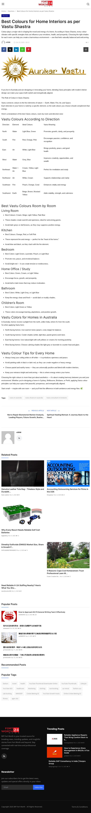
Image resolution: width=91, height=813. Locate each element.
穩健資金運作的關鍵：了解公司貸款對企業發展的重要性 (24, 655)
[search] (88, 4)
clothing (42, 688)
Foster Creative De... (53, 576)
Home (3, 11)
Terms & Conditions (80, 807)
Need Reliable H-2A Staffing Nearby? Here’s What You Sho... (21, 586)
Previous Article (37, 411)
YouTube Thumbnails (68, 683)
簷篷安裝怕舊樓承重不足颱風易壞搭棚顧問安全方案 (38, 633)
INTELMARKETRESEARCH (8, 550)
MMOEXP (19, 693)
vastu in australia (16, 398)
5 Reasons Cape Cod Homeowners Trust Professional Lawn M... (65, 572)
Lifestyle (83, 683)
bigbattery (4, 535)
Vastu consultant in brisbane (57, 398)
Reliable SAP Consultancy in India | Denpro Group (67, 762)
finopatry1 (50, 495)
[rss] (4, 756)
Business (11, 11)
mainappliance (68, 743)
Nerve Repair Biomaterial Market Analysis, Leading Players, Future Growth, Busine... (25, 416)
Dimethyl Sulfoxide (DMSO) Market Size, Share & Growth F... (22, 545)
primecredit (7, 650)
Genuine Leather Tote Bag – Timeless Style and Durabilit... (22, 490)
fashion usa (77, 688)
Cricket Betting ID (33, 693)
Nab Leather (5, 495)
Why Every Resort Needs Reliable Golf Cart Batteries (20, 531)
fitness (5, 698)
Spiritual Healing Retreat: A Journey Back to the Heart (67, 416)
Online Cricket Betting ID (72, 693)
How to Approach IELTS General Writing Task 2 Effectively (42, 612)
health (22, 683)
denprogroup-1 (53, 766)
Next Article (52, 411)
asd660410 (22, 636)
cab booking (7, 693)
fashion (5, 683)
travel (14, 683)
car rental (65, 688)
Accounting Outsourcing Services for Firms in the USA (67, 490)
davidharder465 (6, 591)
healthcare (20, 688)
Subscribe (39, 787)
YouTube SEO (7, 688)
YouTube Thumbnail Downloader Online (43, 683)
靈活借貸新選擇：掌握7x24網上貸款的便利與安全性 (22, 647)
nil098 (18, 432)
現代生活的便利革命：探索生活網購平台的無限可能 (22, 626)
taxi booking (53, 688)
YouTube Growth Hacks (51, 693)
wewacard (6, 628)
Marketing (31, 688)
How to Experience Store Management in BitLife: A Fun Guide (76, 750)
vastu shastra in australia (34, 398)
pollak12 (66, 756)
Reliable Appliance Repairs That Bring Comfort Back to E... (76, 737)
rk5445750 (22, 614)
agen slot (15, 698)
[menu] (3, 4)
